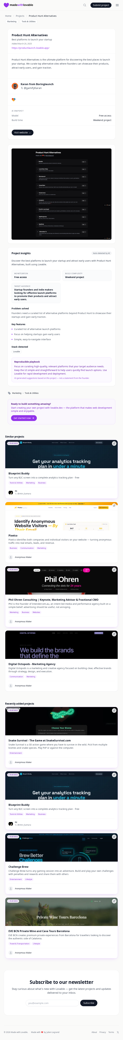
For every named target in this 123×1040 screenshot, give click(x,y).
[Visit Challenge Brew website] (114, 837)
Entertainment (16, 753)
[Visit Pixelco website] (114, 505)
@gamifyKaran (33, 88)
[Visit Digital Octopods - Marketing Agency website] (114, 634)
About (94, 1032)
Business (41, 482)
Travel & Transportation (19, 943)
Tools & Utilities (29, 21)
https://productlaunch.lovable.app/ (30, 47)
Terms (111, 1032)
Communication (27, 548)
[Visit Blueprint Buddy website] (114, 443)
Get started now (22, 418)
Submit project (101, 5)
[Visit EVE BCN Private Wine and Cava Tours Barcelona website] (114, 901)
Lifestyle (28, 879)
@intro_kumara (24, 493)
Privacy (102, 1032)
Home (8, 15)
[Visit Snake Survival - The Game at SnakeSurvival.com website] (114, 710)
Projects (20, 15)
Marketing (11, 21)
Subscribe (88, 1002)
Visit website (22, 132)
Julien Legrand (53, 1032)
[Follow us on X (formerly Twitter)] (118, 1032)
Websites (36, 612)
